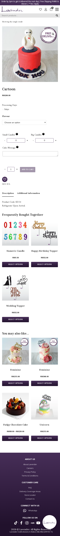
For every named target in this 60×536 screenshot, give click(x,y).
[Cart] (51, 9)
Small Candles (10, 135)
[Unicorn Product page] (44, 406)
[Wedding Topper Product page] (15, 287)
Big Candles (37, 135)
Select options (15, 264)
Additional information (28, 193)
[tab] (8, 193)
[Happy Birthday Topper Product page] (44, 232)
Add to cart (28, 169)
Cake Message (10, 148)
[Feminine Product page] (15, 351)
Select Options (15, 383)
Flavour (6, 116)
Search (57, 16)
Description (8, 193)
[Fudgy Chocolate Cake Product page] (15, 406)
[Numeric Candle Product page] (15, 232)
